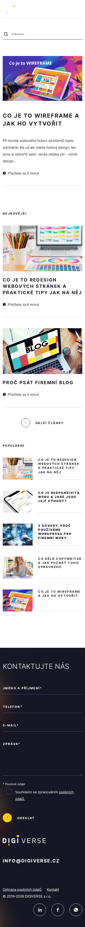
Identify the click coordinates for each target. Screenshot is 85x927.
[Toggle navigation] (77, 9)
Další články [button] (50, 423)
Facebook (57, 909)
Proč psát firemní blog (38, 382)
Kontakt (53, 889)
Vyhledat (7, 36)
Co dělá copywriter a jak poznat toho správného (60, 563)
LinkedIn (39, 909)
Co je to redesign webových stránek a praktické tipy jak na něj (42, 286)
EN (63, 10)
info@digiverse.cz (31, 861)
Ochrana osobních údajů (22, 889)
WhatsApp (76, 909)
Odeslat (26, 818)
